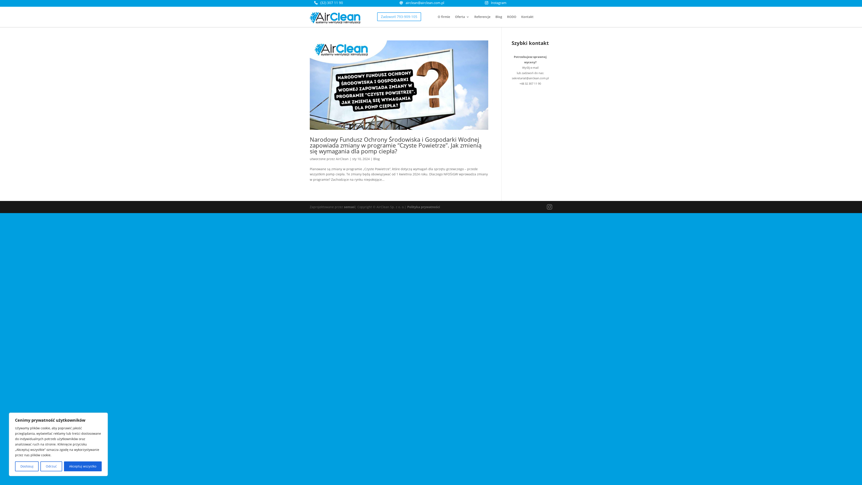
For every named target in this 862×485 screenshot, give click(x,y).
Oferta (460, 17)
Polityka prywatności (423, 207)
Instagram (498, 2)
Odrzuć (51, 466)
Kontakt (527, 17)
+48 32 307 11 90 (530, 84)
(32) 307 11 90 (331, 2)
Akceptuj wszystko (82, 466)
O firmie (444, 17)
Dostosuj (26, 466)
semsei (349, 207)
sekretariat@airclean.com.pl (530, 78)
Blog (498, 17)
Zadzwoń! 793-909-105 (399, 16)
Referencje (482, 17)
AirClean (342, 159)
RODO (511, 17)
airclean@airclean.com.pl (425, 2)
